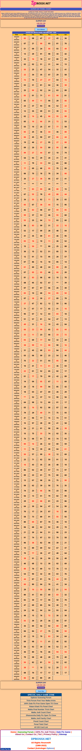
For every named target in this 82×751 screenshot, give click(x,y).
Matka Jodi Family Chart (41, 718)
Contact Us (31, 734)
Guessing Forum (26, 732)
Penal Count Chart (41, 721)
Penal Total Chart (41, 724)
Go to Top (41, 691)
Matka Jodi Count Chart (41, 712)
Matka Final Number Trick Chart (41, 709)
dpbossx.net (41, 738)
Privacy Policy (50, 734)
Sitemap (63, 734)
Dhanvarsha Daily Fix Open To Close (41, 715)
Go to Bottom (41, 29)
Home (13, 732)
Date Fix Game (63, 732)
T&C (40, 734)
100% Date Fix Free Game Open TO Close (41, 704)
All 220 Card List (41, 727)
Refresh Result (41, 25)
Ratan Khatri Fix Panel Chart (41, 706)
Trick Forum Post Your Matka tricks (41, 701)
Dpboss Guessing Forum (41, 698)
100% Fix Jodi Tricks (45, 732)
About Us (19, 734)
